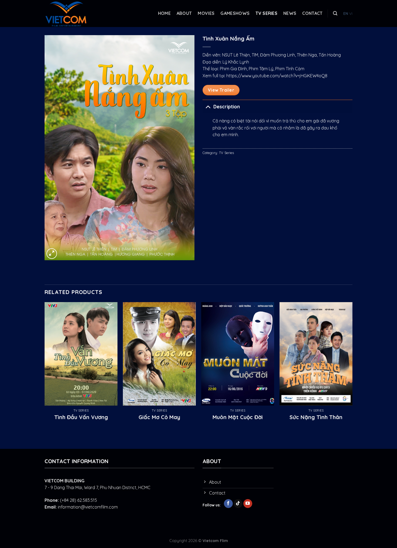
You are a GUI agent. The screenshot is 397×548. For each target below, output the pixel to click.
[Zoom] (51, 253)
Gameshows (235, 13)
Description (226, 106)
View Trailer (221, 90)
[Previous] (45, 367)
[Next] (352, 367)
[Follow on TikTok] (238, 503)
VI (350, 13)
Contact (312, 13)
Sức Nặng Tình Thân (316, 417)
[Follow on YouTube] (247, 503)
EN (345, 13)
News (289, 13)
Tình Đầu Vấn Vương (81, 417)
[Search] (335, 13)
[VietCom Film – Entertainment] (72, 13)
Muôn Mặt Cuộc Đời (238, 417)
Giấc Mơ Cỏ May (159, 417)
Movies (206, 13)
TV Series (266, 13)
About (184, 13)
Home (164, 13)
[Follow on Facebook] (228, 503)
